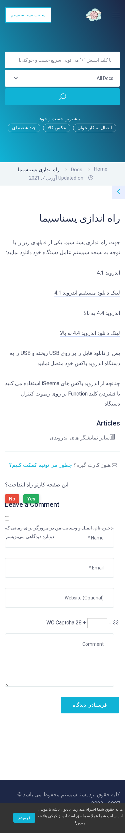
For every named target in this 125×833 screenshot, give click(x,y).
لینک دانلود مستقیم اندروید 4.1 (87, 293)
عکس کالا (56, 127)
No (12, 498)
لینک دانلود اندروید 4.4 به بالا (90, 333)
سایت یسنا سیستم (28, 14)
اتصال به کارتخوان (94, 127)
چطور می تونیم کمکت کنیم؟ (40, 465)
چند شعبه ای (24, 127)
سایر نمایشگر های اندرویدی (80, 437)
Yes (31, 498)
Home (100, 169)
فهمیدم (24, 817)
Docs (76, 170)
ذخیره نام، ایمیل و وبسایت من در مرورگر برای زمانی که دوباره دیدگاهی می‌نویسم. (59, 532)
